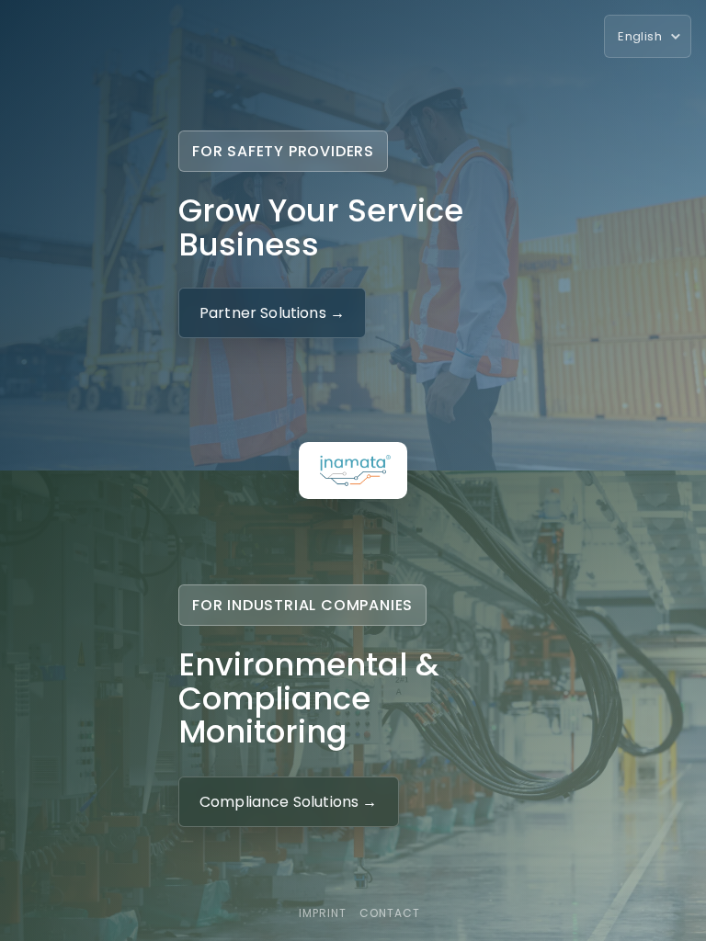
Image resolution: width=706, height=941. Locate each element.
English (640, 36)
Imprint (323, 913)
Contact (389, 913)
